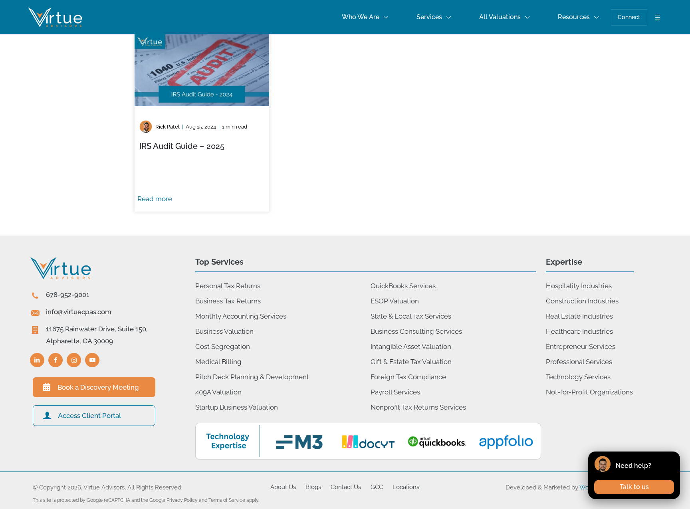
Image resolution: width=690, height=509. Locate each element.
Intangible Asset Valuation (411, 347)
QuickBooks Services (403, 286)
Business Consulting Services (416, 331)
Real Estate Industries (579, 316)
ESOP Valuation (395, 301)
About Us (283, 487)
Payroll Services (395, 392)
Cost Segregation (222, 347)
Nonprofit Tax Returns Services (418, 407)
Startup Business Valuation (236, 407)
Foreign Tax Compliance (408, 377)
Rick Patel (167, 126)
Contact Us (346, 487)
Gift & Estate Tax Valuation (411, 362)
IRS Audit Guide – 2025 (181, 146)
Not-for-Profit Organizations (589, 392)
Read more (154, 199)
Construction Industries (582, 301)
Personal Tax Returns (227, 286)
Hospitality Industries (579, 286)
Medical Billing (218, 362)
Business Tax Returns (228, 301)
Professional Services (579, 362)
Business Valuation (224, 331)
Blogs (313, 487)
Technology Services (578, 377)
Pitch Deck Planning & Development (252, 377)
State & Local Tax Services (411, 316)
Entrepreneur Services (580, 347)
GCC (377, 487)
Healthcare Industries (579, 331)
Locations (406, 487)
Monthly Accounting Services (240, 316)
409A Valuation (218, 392)
